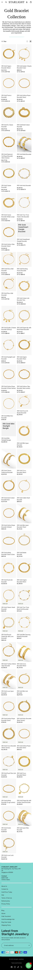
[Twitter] (21, 967)
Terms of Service (6, 898)
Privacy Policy (5, 904)
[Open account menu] (27, 2)
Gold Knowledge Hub (7, 919)
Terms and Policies (16, 963)
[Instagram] (15, 967)
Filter (4, 41)
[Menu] (2, 2)
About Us (4, 886)
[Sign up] (29, 945)
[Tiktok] (18, 967)
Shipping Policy (6, 925)
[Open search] (6, 2)
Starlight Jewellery (19, 959)
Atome (3, 913)
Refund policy (5, 901)
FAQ (2, 895)
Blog (2, 910)
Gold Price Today (6, 892)
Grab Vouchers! (6, 916)
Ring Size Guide (6, 922)
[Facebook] (12, 967)
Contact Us (4, 889)
